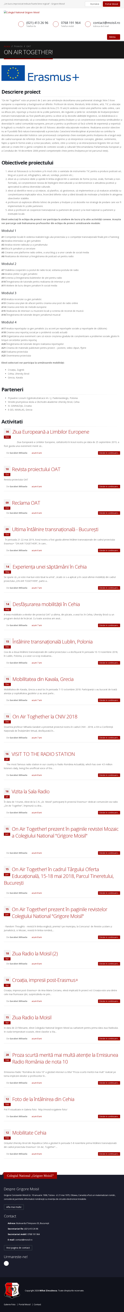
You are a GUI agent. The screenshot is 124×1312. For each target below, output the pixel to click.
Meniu (112, 36)
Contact (37, 1304)
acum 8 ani (37, 775)
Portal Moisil (111, 3)
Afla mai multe (13, 1207)
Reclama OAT (26, 502)
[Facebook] (6, 1263)
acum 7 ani (37, 588)
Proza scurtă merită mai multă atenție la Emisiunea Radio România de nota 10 (65, 1058)
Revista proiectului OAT (36, 469)
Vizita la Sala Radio (30, 791)
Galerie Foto (10, 1304)
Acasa (7, 46)
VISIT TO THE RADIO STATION (43, 754)
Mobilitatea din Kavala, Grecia (42, 679)
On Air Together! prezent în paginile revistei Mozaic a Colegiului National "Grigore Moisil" (65, 832)
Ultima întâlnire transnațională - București (55, 529)
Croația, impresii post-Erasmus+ (45, 980)
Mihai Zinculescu (48, 1290)
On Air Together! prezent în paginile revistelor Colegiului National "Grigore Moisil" (59, 912)
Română (94, 3)
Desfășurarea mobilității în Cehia (46, 604)
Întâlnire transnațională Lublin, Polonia (52, 641)
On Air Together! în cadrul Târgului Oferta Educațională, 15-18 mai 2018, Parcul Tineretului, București (59, 876)
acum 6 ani (37, 453)
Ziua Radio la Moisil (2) (35, 953)
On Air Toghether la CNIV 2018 (44, 716)
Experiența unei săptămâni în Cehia (50, 566)
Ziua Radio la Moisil (31, 1017)
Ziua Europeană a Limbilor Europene (50, 431)
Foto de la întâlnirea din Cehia (43, 1099)
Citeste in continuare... (109, 453)
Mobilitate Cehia (29, 1132)
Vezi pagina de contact (18, 1247)
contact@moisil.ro (23, 1239)
